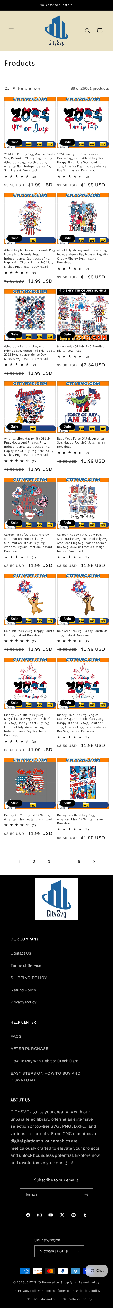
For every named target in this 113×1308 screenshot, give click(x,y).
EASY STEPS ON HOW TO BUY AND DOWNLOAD (46, 1076)
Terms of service (58, 1290)
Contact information (42, 1299)
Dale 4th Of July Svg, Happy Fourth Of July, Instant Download (29, 633)
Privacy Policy (24, 1002)
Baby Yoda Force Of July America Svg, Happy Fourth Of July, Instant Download (81, 442)
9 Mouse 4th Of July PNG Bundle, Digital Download (80, 348)
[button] (11, 31)
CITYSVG (34, 1282)
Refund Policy (23, 990)
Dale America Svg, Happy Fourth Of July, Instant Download (82, 633)
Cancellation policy (77, 1299)
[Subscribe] (86, 1194)
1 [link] (19, 862)
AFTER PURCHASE (30, 1049)
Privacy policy (29, 1290)
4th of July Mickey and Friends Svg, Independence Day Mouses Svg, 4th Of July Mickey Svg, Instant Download (82, 256)
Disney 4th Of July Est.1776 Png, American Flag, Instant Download (28, 817)
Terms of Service (26, 965)
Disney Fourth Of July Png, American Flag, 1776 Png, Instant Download (80, 819)
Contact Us (21, 953)
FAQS (16, 1036)
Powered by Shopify (57, 1282)
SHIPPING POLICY (29, 978)
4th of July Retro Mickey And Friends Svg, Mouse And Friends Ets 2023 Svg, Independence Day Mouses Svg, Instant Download (29, 352)
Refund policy (89, 1282)
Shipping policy (88, 1290)
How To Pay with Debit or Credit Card (45, 1061)
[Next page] (94, 862)
